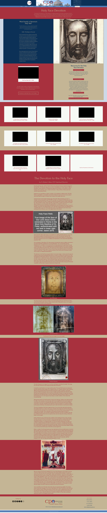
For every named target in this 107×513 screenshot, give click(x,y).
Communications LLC (59, 506)
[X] (19, 501)
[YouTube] (13, 501)
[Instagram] (21, 501)
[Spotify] (15, 501)
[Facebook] (17, 501)
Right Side (54, 506)
